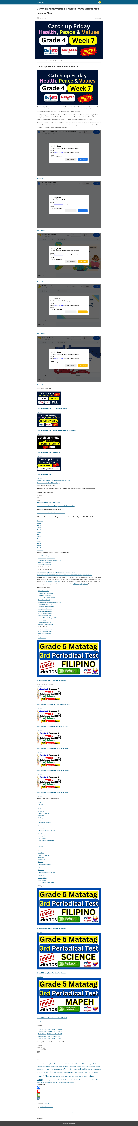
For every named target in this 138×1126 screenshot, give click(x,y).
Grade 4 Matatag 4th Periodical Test (62, 1076)
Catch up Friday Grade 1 (44, 474)
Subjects (39, 1050)
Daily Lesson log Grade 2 (42, 1066)
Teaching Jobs (41, 818)
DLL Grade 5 (39, 1072)
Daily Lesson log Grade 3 (68, 1066)
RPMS (42, 1082)
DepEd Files (41, 811)
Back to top (98, 1119)
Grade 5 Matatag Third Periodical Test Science (51, 973)
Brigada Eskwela (54, 1064)
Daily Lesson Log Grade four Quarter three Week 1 (53, 770)
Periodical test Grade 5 (75, 1080)
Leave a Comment (69, 1112)
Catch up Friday (68, 1064)
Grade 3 (82, 1072)
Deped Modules (42, 838)
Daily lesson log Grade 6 (57, 1069)
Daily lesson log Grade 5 (44, 1069)
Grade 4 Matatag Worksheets (77, 1076)
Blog (39, 826)
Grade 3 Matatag (88, 1072)
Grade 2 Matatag (74, 1072)
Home (39, 802)
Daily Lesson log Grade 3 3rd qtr (81, 1066)
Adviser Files (45, 1063)
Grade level (40, 1047)
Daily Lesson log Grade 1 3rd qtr (90, 1064)
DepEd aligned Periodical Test (47, 830)
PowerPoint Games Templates (86, 1079)
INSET (56, 1079)
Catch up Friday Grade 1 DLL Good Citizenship (52, 408)
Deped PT (91, 1069)
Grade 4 (96, 1072)
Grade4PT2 (86, 1076)
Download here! (41, 178)
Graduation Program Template (49, 1079)
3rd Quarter (39, 1064)
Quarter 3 (39, 1082)
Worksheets (41, 834)
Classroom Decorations (45, 822)
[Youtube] (39, 1092)
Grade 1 (44, 1072)
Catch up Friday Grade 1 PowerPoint (48, 452)
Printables (40, 820)
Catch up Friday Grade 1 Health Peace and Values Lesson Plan (56, 430)
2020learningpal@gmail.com (52, 581)
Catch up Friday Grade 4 (46, 1107)
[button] (69, 496)
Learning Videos (42, 836)
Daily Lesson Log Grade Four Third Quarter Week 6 (53, 704)
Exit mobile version (69, 1123)
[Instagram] (39, 1100)
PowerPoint (41, 804)
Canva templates (61, 1063)
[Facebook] (39, 1088)
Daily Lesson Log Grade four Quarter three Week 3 (53, 748)
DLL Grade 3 (97, 1069)
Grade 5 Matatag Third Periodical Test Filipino (51, 680)
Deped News (84, 1069)
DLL (39, 806)
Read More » (40, 412)
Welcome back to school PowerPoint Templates (59, 1082)
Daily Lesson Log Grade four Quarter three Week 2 (53, 792)
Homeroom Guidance (43, 813)
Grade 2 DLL (66, 1072)
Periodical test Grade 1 (63, 1080)
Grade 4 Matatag (44, 1075)
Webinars (40, 809)
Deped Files (67, 1069)
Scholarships (41, 815)
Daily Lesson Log (77, 1064)
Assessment (41, 828)
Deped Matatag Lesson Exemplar (46, 840)
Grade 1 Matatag (53, 1072)
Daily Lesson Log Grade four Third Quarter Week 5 (53, 726)
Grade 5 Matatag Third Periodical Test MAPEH (52, 1018)
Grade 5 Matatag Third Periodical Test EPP (49, 1036)
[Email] (39, 1096)
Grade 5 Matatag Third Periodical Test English (49, 1038)
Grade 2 (61, 1072)
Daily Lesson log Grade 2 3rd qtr (55, 1066)
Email (38, 1045)
